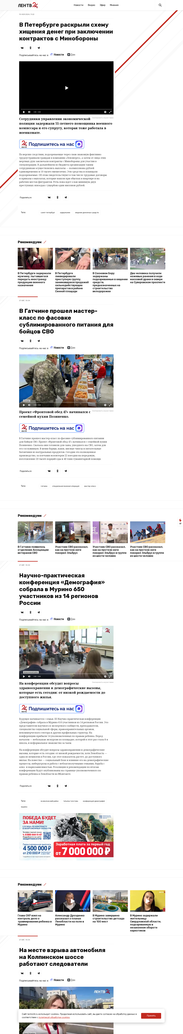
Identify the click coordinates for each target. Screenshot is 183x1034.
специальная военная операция (65, 486)
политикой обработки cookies (54, 1017)
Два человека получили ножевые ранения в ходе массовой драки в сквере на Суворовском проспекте (147, 278)
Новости (78, 5)
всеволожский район (49, 801)
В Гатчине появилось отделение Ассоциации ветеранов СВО (33, 549)
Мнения (114, 5)
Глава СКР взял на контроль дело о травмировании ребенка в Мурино (35, 920)
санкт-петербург (48, 212)
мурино (24, 807)
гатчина (44, 486)
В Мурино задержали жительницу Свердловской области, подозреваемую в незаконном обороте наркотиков (145, 923)
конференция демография (94, 801)
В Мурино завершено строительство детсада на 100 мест (108, 918)
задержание (65, 212)
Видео (91, 5)
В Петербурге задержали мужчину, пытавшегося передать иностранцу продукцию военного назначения (34, 279)
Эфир (102, 5)
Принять (151, 1015)
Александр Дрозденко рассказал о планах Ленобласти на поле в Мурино (69, 920)
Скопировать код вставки (103, 118)
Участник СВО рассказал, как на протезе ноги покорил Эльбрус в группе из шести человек (110, 551)
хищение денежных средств (87, 212)
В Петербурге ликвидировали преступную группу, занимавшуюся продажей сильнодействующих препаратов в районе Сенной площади (72, 282)
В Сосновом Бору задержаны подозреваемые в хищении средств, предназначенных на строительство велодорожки (110, 282)
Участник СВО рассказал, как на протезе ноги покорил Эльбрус (71, 549)
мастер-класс (90, 486)
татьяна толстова (70, 801)
